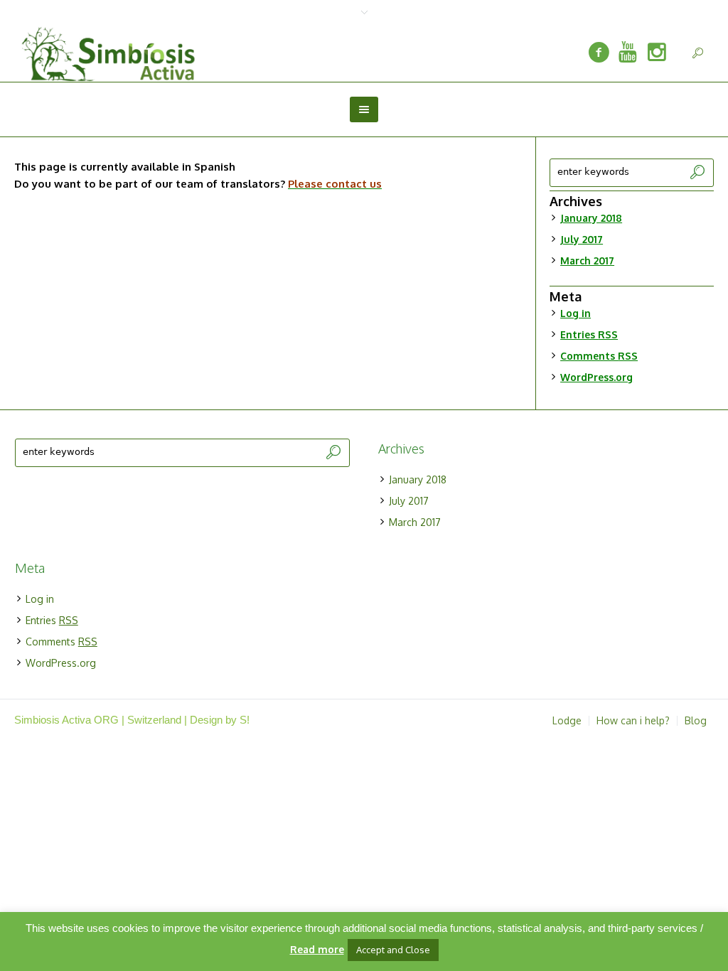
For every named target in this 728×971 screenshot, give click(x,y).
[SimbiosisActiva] (598, 52)
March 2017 (587, 260)
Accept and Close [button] (393, 949)
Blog (696, 721)
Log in (575, 313)
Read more (317, 949)
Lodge (567, 721)
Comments (599, 356)
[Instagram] (657, 52)
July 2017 (581, 239)
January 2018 (591, 218)
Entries (589, 334)
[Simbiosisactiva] (627, 52)
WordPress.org (596, 377)
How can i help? (633, 721)
